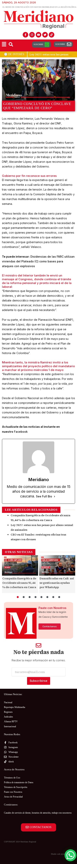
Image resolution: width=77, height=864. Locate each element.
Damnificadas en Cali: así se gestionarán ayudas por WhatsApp (56, 582)
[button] (4, 44)
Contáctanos (49, 626)
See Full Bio (44, 496)
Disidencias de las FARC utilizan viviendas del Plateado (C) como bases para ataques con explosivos (38, 261)
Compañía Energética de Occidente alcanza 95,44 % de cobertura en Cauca (19, 582)
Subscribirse (38, 681)
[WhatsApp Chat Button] (70, 855)
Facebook (21, 431)
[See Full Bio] (54, 496)
